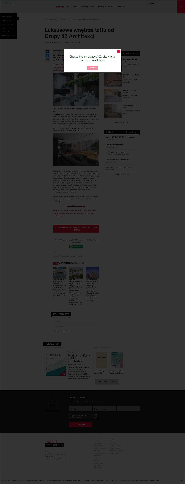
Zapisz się (92, 67)
